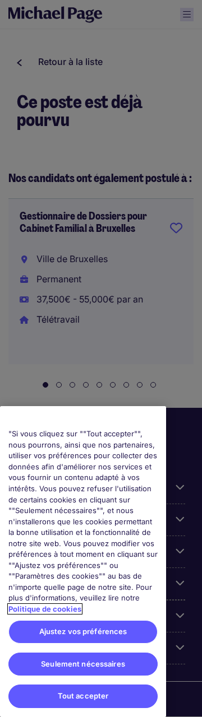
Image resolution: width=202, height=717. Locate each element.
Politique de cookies (44, 608)
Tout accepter (83, 695)
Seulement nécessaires (83, 663)
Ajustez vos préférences (83, 631)
